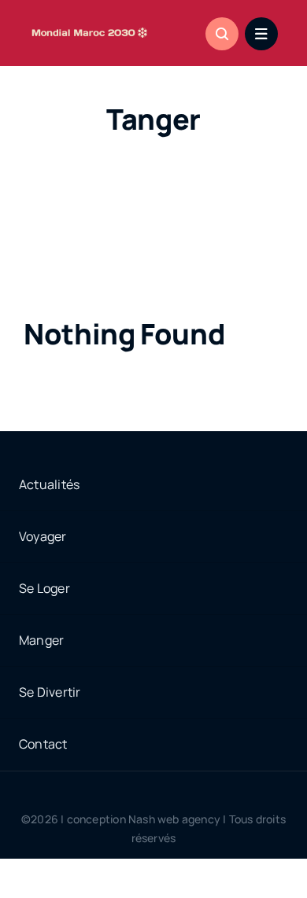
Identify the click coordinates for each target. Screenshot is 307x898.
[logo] (90, 26)
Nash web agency (174, 819)
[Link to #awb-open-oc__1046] (222, 33)
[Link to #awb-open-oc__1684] (261, 33)
